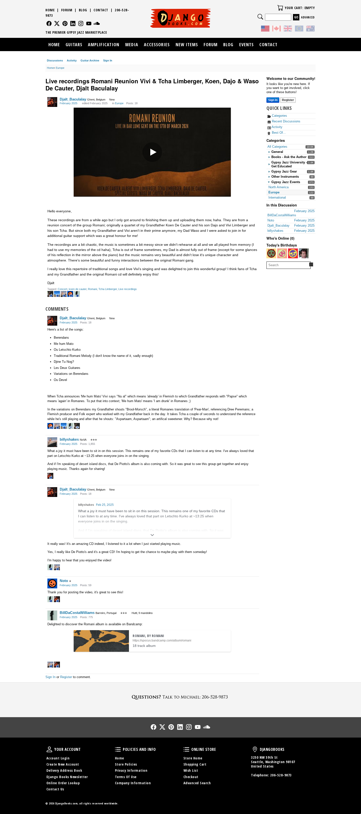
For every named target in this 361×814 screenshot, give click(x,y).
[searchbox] (288, 265)
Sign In (107, 60)
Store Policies (126, 764)
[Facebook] (49, 23)
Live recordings (127, 289)
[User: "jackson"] (271, 253)
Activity (72, 60)
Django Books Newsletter (67, 776)
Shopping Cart (195, 764)
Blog (83, 10)
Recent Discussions (285, 121)
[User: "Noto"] (52, 583)
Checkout (190, 776)
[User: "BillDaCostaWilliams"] (52, 615)
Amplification (103, 44)
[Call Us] (180, 696)
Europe (273, 192)
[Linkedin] (72, 23)
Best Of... (278, 132)
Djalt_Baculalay (73, 99)
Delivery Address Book (64, 770)
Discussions (55, 60)
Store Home (192, 758)
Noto (64, 581)
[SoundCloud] (96, 23)
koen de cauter (77, 289)
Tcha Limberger (107, 289)
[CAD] (276, 29)
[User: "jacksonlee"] (282, 253)
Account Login (58, 758)
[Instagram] (80, 23)
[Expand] (152, 535)
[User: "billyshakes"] (52, 442)
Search (260, 17)
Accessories (157, 44)
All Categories (277, 146)
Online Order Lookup (63, 783)
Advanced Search (197, 783)
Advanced (308, 17)
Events (246, 44)
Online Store (186, 749)
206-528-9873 (281, 775)
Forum (66, 10)
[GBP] (288, 29)
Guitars (74, 44)
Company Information (133, 783)
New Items (187, 44)
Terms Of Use (126, 776)
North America (278, 187)
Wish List (190, 770)
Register (288, 100)
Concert (62, 289)
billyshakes (69, 439)
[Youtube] (88, 23)
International (277, 197)
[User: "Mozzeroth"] (304, 253)
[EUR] (299, 29)
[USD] (265, 29)
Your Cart (280, 8)
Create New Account (62, 764)
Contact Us (55, 789)
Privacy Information (131, 770)
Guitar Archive (90, 60)
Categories (279, 115)
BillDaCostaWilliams (77, 612)
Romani (92, 289)
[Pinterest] (65, 23)
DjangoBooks (255, 749)
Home (50, 10)
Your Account (49, 749)
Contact (101, 10)
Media (131, 44)
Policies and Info (118, 749)
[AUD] (310, 29)
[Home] (181, 18)
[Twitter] (56, 23)
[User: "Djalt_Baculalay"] (52, 102)
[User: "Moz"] (293, 253)
